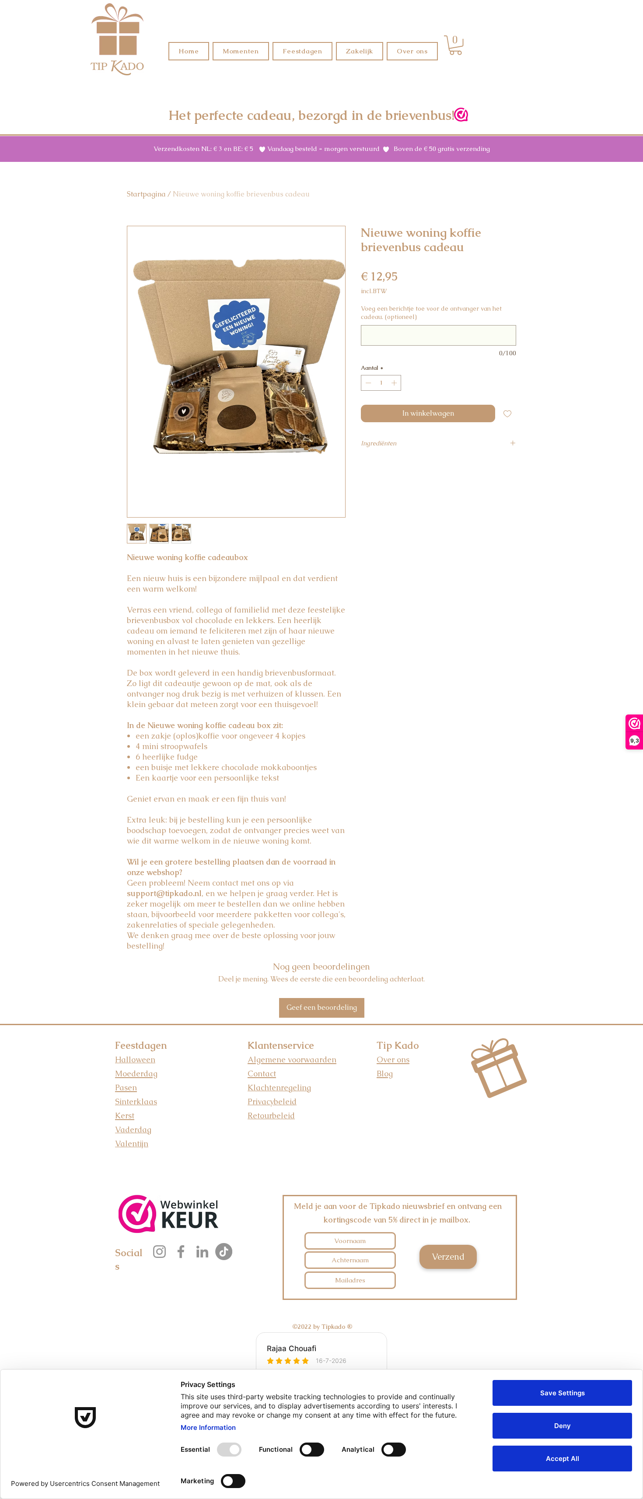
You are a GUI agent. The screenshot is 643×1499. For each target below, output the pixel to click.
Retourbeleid (271, 1115)
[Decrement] (367, 382)
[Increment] (395, 382)
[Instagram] (159, 1251)
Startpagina (146, 194)
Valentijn (131, 1143)
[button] (455, 45)
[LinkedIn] (202, 1251)
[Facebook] (180, 1251)
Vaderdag (133, 1129)
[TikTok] (223, 1251)
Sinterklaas (136, 1101)
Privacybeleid (272, 1101)
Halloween (135, 1059)
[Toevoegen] (507, 413)
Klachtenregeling (279, 1087)
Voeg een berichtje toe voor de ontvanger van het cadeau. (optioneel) (431, 313)
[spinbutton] (381, 382)
